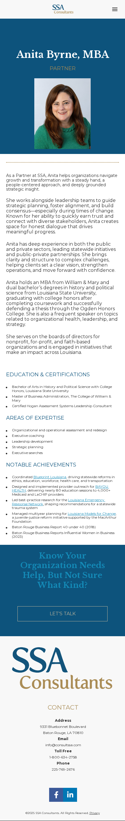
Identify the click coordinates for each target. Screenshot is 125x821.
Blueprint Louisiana (49, 477)
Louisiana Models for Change (92, 513)
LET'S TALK (63, 613)
